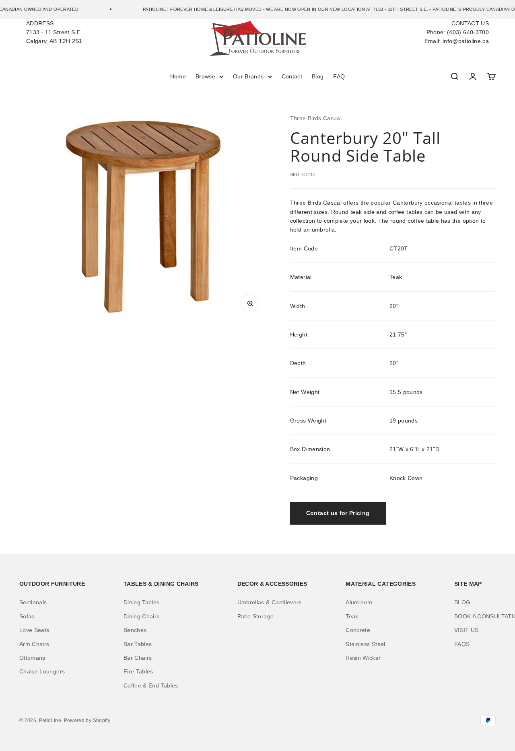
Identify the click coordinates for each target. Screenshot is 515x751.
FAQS (462, 644)
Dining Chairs (142, 616)
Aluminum (359, 602)
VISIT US (466, 630)
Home (178, 76)
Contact (292, 76)
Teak (352, 616)
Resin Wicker (363, 658)
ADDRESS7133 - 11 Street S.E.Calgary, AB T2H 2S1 (54, 32)
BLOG (462, 602)
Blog (317, 76)
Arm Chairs (34, 644)
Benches (135, 630)
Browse (205, 76)
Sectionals (33, 602)
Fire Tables (138, 671)
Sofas (27, 616)
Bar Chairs (138, 658)
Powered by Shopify (87, 720)
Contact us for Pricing (338, 513)
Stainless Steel (365, 644)
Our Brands (248, 76)
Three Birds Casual (316, 118)
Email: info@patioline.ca (456, 41)
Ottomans (32, 658)
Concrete (358, 630)
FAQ (339, 76)
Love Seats (34, 630)
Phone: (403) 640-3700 (457, 32)
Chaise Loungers (42, 671)
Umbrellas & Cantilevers (269, 602)
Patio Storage (255, 616)
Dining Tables (142, 602)
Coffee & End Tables (151, 685)
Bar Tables (138, 644)
